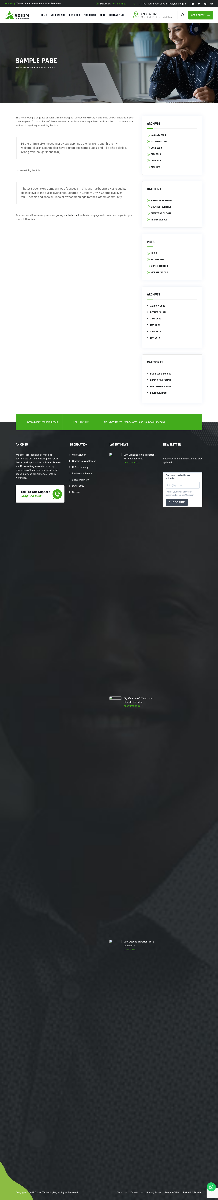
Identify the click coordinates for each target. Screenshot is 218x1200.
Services (74, 15)
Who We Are (58, 15)
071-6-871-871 (120, 3)
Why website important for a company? (139, 943)
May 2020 (156, 154)
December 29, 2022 (133, 706)
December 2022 (159, 141)
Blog (102, 15)
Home (44, 15)
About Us (122, 1192)
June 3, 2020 (130, 949)
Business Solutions (82, 473)
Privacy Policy (154, 1192)
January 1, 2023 (132, 463)
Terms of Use (172, 1192)
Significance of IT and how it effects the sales (139, 700)
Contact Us (116, 15)
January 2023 (158, 135)
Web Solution (79, 454)
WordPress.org (159, 272)
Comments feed (159, 266)
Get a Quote (198, 15)
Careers (76, 492)
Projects (90, 15)
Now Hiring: (10, 3)
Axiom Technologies (45, 1192)
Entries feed (158, 259)
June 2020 (156, 147)
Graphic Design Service (84, 461)
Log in (154, 253)
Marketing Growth (161, 213)
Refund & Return (192, 1192)
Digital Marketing (81, 479)
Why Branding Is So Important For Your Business (139, 456)
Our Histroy (78, 486)
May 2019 (156, 167)
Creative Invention (161, 206)
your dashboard (70, 215)
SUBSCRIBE (177, 502)
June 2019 (156, 160)
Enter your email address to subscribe (178, 476)
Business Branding (161, 200)
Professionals (159, 219)
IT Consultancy (80, 467)
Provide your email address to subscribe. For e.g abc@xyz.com (180, 493)
